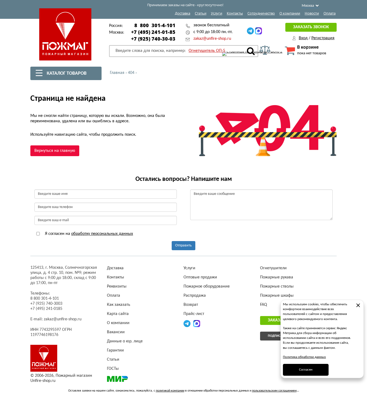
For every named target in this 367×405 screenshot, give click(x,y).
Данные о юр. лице (125, 341)
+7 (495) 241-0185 (46, 309)
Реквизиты (117, 286)
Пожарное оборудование (207, 286)
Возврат (191, 305)
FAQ (263, 305)
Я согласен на (88, 234)
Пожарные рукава (276, 277)
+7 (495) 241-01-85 (153, 32)
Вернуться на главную (54, 151)
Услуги (216, 13)
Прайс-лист (194, 314)
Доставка (182, 13)
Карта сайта (118, 314)
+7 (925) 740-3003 (46, 304)
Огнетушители (273, 268)
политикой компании (170, 390)
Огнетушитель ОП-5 (207, 51)
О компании (289, 13)
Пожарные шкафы (277, 295)
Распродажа (195, 295)
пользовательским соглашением (274, 390)
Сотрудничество (261, 13)
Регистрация (322, 38)
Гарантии (115, 350)
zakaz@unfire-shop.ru (212, 39)
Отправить (183, 245)
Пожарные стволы (277, 286)
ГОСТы (113, 369)
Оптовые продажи (200, 277)
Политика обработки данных (304, 357)
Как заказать (118, 305)
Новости (312, 13)
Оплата (329, 13)
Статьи (200, 13)
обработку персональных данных (102, 234)
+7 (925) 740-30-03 (153, 38)
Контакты (235, 13)
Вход (303, 38)
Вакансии (116, 332)
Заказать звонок (311, 27)
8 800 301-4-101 (154, 25)
